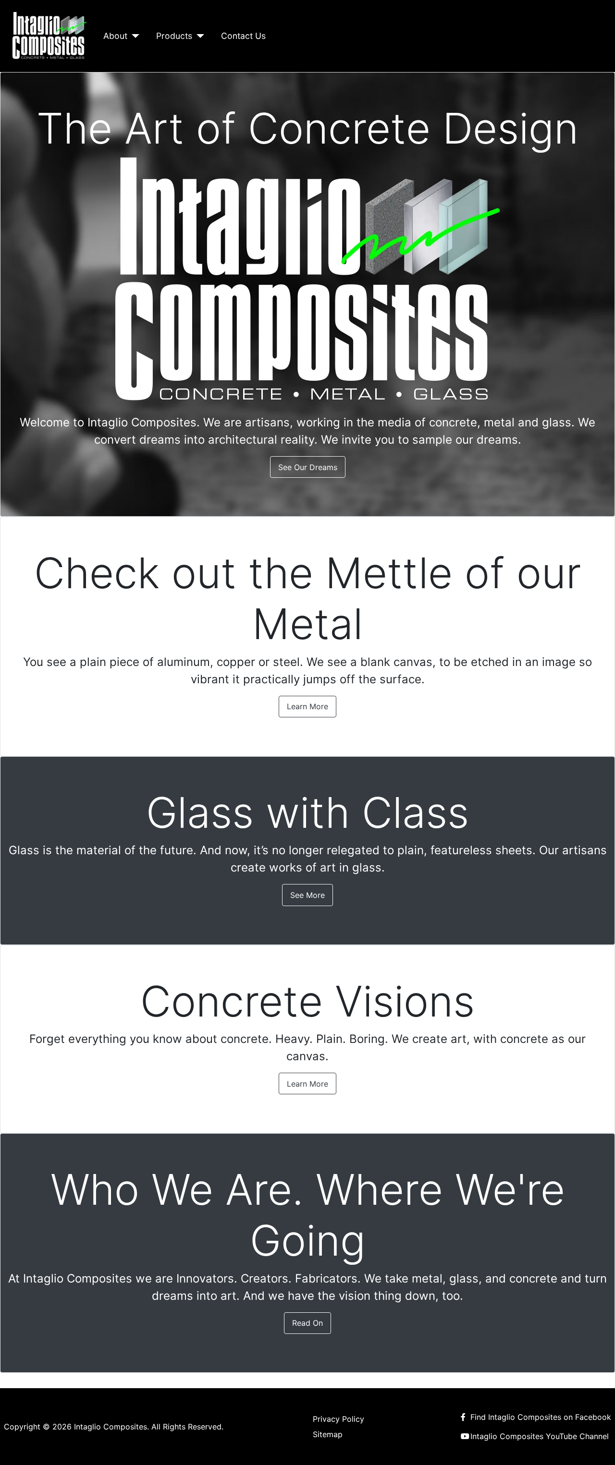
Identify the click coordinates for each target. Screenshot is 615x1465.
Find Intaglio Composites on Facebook (540, 1417)
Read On (307, 1323)
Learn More (307, 706)
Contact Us (243, 36)
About (115, 36)
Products (174, 36)
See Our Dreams (307, 467)
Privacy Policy (338, 1419)
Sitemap (328, 1434)
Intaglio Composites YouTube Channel (539, 1436)
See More (307, 895)
